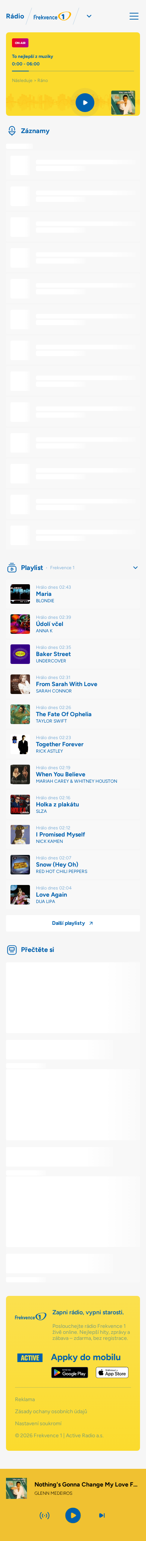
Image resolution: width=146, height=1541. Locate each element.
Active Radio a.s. (85, 1435)
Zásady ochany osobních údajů (51, 1412)
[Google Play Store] (70, 1372)
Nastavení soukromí (38, 1424)
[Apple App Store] (112, 1372)
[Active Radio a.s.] (30, 1365)
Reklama (25, 1400)
